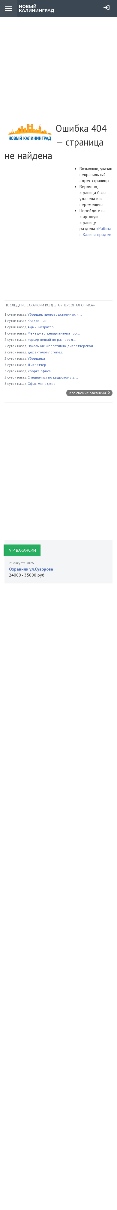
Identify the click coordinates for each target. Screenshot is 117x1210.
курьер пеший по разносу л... (52, 339)
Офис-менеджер (42, 383)
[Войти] (106, 7)
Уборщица (36, 358)
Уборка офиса (39, 371)
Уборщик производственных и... (55, 314)
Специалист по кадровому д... (53, 377)
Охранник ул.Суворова (31, 569)
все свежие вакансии (88, 393)
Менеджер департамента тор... (54, 333)
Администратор (41, 327)
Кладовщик (37, 320)
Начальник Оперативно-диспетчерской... (62, 346)
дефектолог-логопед (45, 352)
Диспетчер (37, 364)
